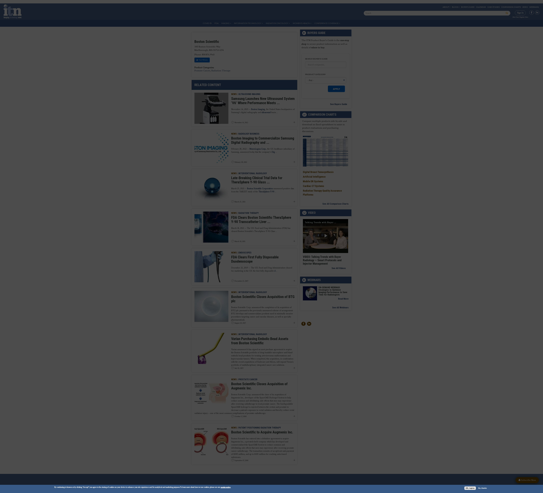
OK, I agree (470, 488)
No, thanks (482, 488)
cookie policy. (226, 487)
